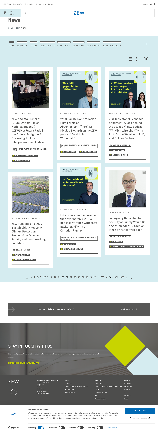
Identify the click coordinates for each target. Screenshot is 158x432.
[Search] (25, 13)
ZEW (4, 4)
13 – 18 (49, 277)
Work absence (89, 152)
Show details (112, 428)
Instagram (128, 386)
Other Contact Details (43, 393)
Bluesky (127, 390)
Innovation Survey (72, 249)
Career (38, 4)
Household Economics (26, 156)
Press (44, 4)
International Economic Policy (127, 247)
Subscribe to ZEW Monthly (24, 363)
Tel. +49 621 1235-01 (43, 382)
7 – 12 (42, 277)
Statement (117, 242)
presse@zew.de (129, 309)
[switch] (62, 427)
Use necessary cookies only (140, 418)
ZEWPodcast (69, 152)
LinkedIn (127, 383)
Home (10, 28)
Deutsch (144, 4)
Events (50, 4)
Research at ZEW (101, 393)
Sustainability (22, 255)
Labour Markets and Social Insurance (79, 146)
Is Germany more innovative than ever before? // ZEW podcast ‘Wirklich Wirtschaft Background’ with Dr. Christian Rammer (78, 223)
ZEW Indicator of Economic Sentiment (108, 386)
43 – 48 (89, 277)
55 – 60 (105, 277)
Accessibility (69, 390)
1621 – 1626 (119, 277)
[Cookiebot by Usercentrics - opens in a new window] (14, 427)
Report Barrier (70, 393)
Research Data (18, 4)
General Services (21, 250)
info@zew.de (40, 385)
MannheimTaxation (101, 399)
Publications (29, 4)
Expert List (98, 383)
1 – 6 (36, 277)
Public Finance (22, 161)
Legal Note (68, 383)
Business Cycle (119, 155)
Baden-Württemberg (25, 260)
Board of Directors (120, 145)
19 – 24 (57, 277)
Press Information (42, 391)
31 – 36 (73, 277)
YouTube (127, 396)
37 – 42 (81, 277)
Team (9, 4)
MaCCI (97, 396)
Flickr (126, 399)
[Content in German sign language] (151, 4)
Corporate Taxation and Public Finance (30, 150)
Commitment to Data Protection (76, 386)
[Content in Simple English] (154, 4)
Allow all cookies (140, 411)
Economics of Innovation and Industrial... (78, 238)
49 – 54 (97, 277)
